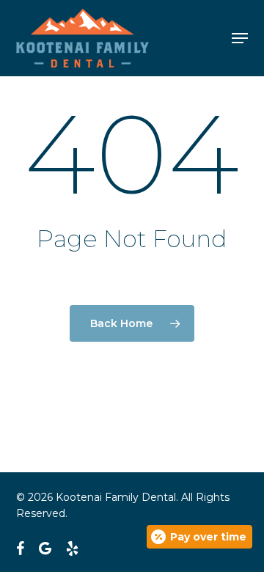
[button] (240, 38)
